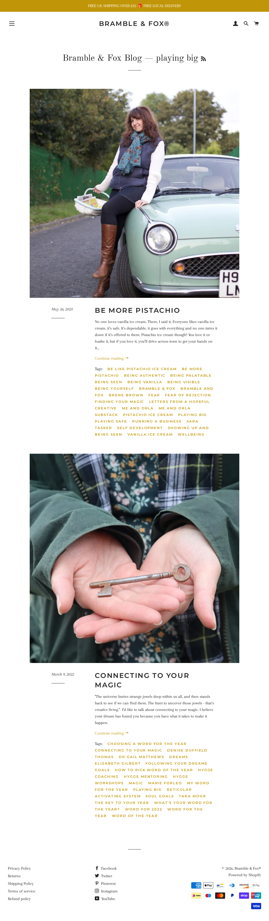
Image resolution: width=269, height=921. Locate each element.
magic (136, 783)
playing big (192, 415)
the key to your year (122, 803)
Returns (14, 876)
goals (102, 770)
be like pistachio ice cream (142, 369)
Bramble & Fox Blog (102, 58)
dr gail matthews (141, 757)
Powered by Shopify (245, 875)
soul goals (160, 796)
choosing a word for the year (147, 744)
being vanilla (144, 382)
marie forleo (165, 783)
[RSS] (203, 59)
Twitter (106, 876)
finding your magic (119, 401)
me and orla (138, 408)
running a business (157, 421)
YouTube (107, 898)
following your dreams (176, 763)
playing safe (111, 421)
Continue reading (110, 358)
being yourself (114, 388)
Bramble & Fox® (134, 24)
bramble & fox (157, 388)
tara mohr (192, 796)
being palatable (191, 375)
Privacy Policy (19, 868)
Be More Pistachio (137, 310)
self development (140, 428)
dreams (178, 757)
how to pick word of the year (154, 770)
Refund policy (19, 898)
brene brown (126, 395)
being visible (183, 382)
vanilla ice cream (150, 434)
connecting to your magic (128, 750)
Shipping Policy (21, 883)
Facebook (108, 868)
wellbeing (191, 434)
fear (154, 395)
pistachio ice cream (148, 415)
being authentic (144, 375)
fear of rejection (188, 395)
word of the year (135, 816)
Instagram (109, 891)
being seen (108, 382)
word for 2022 (143, 809)
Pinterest (108, 883)
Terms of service (21, 891)
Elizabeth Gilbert (118, 763)
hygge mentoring (146, 776)
